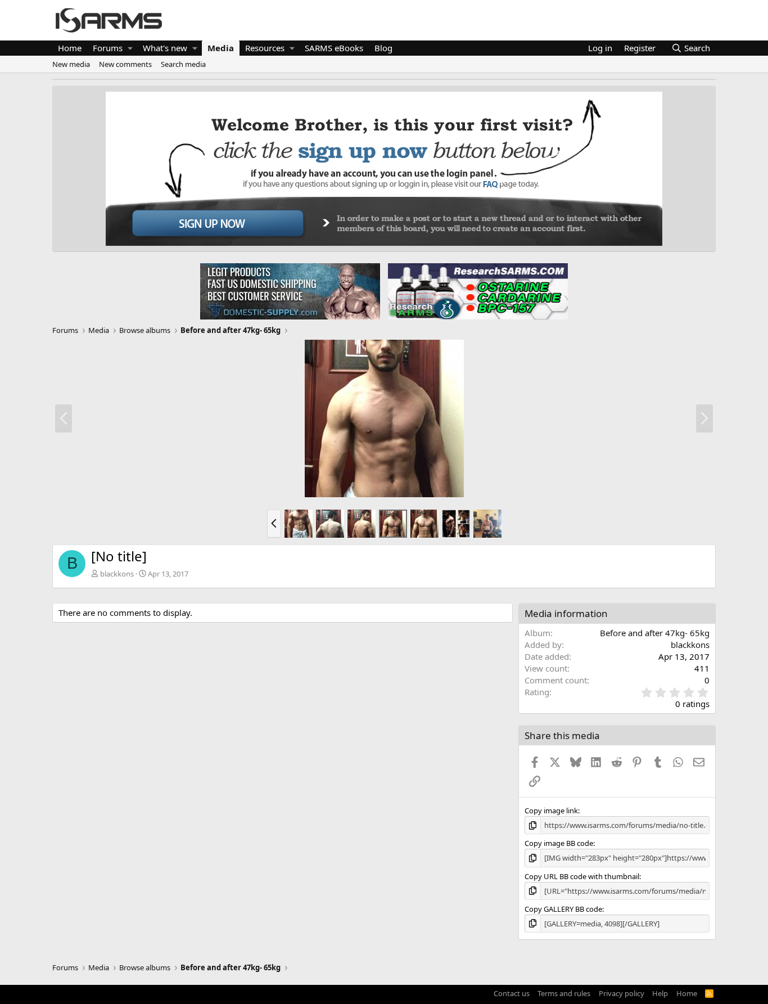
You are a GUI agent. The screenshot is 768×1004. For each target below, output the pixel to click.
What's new (165, 47)
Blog (383, 47)
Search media (183, 64)
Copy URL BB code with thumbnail (582, 876)
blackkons (117, 574)
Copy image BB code (559, 843)
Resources (264, 47)
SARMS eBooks (334, 47)
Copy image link (551, 810)
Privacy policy (621, 993)
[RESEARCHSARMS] (477, 290)
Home (70, 47)
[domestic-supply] (290, 290)
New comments (125, 64)
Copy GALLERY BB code (563, 909)
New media (71, 64)
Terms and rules (563, 993)
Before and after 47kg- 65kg (655, 632)
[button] (130, 48)
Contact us (512, 993)
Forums (108, 47)
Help (660, 993)
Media (220, 47)
